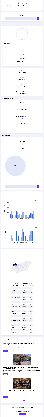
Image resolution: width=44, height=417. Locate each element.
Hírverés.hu (22, 3)
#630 (22, 111)
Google (18, 407)
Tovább (5, 350)
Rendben (22, 413)
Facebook (13, 407)
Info (28, 411)
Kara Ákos (22, 139)
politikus (23, 130)
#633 (22, 118)
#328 (22, 104)
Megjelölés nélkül (22, 146)
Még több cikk (22, 400)
